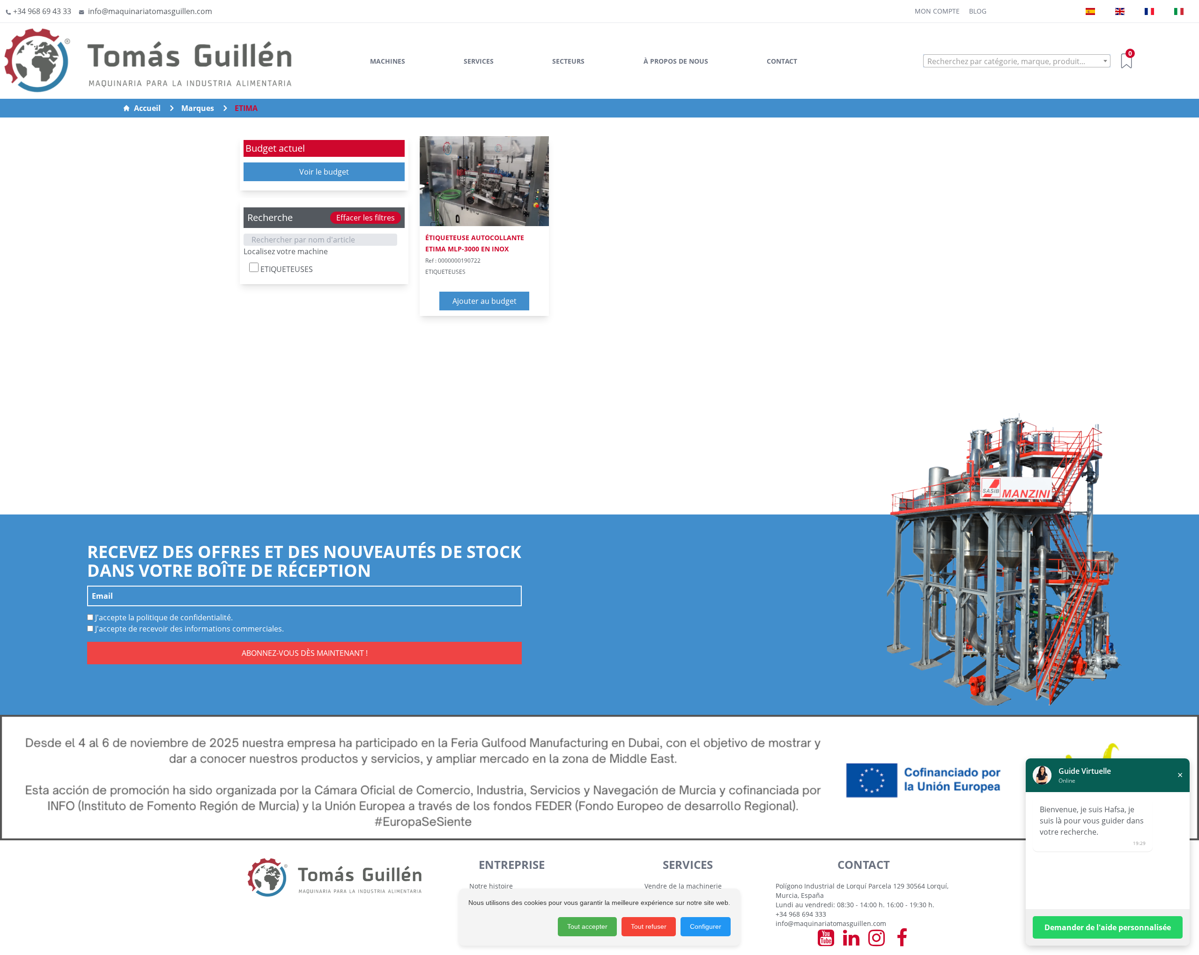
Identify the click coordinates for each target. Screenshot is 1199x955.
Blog (977, 11)
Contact (782, 61)
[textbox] (1017, 61)
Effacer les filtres (365, 218)
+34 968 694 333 (801, 914)
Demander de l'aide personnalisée (1107, 927)
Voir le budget (324, 172)
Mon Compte (937, 11)
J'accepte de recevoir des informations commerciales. (188, 629)
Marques (197, 108)
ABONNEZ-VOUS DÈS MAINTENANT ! (305, 653)
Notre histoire (491, 886)
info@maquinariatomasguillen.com (831, 923)
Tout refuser (648, 926)
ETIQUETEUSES (286, 269)
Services (479, 61)
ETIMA (246, 108)
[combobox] (1016, 60)
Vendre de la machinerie (683, 886)
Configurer (705, 926)
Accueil (147, 108)
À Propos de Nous (676, 61)
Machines (387, 61)
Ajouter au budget (484, 301)
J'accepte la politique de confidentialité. (163, 617)
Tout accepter (587, 926)
